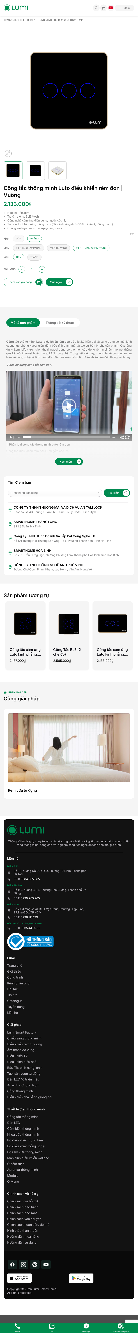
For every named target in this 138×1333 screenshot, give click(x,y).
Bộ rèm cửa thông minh (69, 20)
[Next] (133, 83)
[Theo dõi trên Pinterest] (35, 1264)
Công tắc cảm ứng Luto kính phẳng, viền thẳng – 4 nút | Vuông (25, 652)
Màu (6, 257)
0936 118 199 (29, 917)
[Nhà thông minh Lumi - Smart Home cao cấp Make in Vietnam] (16, 7)
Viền (6, 248)
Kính (7, 239)
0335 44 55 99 (30, 928)
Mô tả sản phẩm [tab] (23, 323)
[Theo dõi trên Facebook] (12, 1264)
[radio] (18, 238)
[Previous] (4, 83)
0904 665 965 (30, 879)
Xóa (132, 234)
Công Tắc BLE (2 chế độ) (67, 652)
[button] (124, 8)
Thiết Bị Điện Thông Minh (36, 20)
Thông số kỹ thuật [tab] (60, 323)
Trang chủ (11, 20)
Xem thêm (66, 461)
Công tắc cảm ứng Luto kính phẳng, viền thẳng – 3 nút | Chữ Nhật (112, 652)
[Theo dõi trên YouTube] (46, 1264)
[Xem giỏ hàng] (103, 7)
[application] (69, 406)
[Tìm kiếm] (96, 7)
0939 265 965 (30, 898)
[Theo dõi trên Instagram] (23, 1264)
